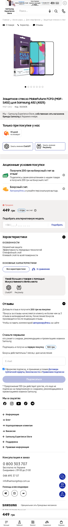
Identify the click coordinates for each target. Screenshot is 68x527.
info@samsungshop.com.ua (16, 481)
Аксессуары (17, 20)
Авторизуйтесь (17, 190)
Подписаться (34, 379)
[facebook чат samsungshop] (4, 403)
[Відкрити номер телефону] (63, 11)
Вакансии (10, 431)
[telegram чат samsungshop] (32, 403)
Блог (8, 420)
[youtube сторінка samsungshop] (18, 403)
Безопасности (33, 372)
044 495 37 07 (11, 475)
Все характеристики (16, 269)
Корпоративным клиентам (19, 425)
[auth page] (19, 523)
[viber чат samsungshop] (14, 493)
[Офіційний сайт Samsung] (10, 505)
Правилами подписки (53, 372)
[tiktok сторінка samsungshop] (25, 403)
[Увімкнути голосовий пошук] (49, 11)
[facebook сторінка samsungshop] (23, 493)
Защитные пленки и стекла (55, 20)
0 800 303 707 (15, 464)
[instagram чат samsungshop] (11, 403)
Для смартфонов (33, 20)
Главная (6, 20)
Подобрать (57, 225)
